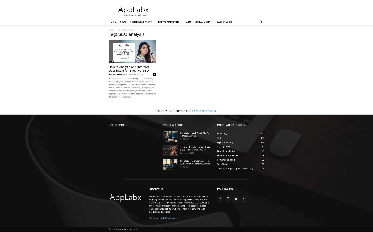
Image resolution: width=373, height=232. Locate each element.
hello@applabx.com (170, 218)
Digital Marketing (168, 22)
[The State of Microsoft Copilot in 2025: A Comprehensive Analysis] (170, 164)
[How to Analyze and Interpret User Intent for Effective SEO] (132, 51)
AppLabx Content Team (118, 74)
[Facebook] (220, 199)
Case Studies (224, 22)
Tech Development (141, 22)
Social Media (202, 22)
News (123, 22)
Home (111, 30)
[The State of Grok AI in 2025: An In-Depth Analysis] (170, 136)
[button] (260, 22)
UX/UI (188, 22)
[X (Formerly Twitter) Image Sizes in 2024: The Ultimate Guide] (170, 150)
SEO (111, 62)
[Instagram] (228, 199)
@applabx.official (204, 110)
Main (113, 22)
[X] (244, 199)
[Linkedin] (236, 199)
